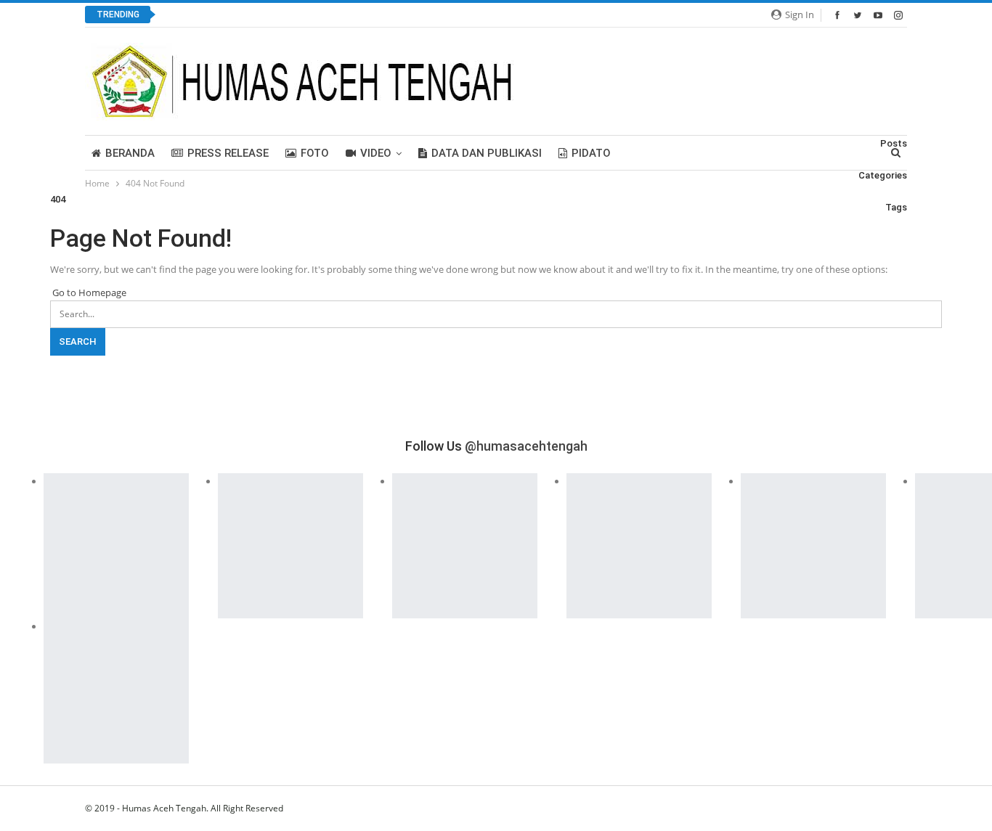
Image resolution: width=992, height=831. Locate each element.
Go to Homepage (88, 292)
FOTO (315, 153)
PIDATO (591, 153)
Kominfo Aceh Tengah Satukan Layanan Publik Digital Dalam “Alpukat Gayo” (350, 14)
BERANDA (130, 153)
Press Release (228, 153)
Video (375, 153)
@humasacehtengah (526, 446)
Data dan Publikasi (486, 153)
